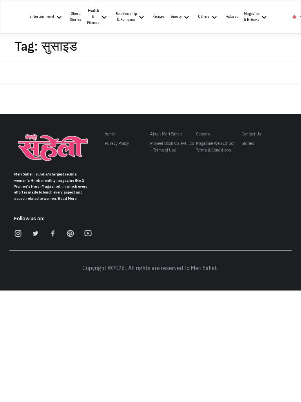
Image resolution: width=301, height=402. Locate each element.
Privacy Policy (117, 143)
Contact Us (251, 134)
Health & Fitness (93, 17)
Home (110, 134)
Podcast (231, 17)
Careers (203, 134)
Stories (247, 143)
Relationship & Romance (126, 17)
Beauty (176, 17)
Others (204, 17)
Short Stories (75, 17)
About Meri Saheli (166, 134)
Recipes (158, 17)
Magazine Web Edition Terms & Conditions (216, 147)
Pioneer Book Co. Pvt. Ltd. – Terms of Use (173, 147)
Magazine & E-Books (251, 17)
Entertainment (41, 17)
